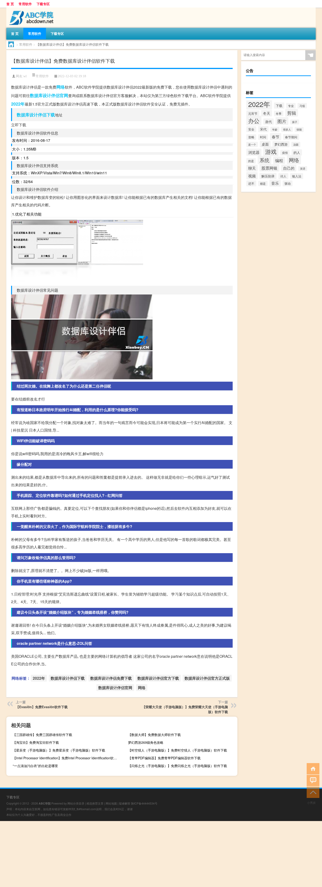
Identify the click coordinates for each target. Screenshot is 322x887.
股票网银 (269, 168)
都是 (263, 183)
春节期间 (291, 137)
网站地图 (111, 803)
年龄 (274, 129)
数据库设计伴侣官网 (49, 95)
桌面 (265, 144)
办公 (254, 120)
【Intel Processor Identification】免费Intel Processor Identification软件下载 (67, 758)
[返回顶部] (312, 792)
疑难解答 (124, 803)
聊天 (252, 168)
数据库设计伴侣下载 (36, 115)
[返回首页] (312, 768)
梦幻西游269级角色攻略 (145, 742)
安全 (251, 129)
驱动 (288, 183)
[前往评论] (312, 780)
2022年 (18, 104)
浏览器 (254, 152)
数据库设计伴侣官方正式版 (207, 678)
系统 (264, 160)
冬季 (278, 113)
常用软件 (25, 3)
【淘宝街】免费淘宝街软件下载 (36, 742)
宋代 (263, 129)
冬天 (266, 113)
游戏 (271, 151)
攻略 (251, 137)
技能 (299, 129)
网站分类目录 (75, 803)
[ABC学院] (31, 9)
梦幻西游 (281, 144)
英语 (302, 168)
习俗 (302, 106)
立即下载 (18, 124)
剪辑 (291, 113)
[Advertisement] (141, 854)
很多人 (287, 129)
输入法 (296, 176)
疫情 (285, 153)
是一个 (252, 144)
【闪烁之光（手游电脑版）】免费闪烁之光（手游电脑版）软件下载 (177, 765)
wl (25, 76)
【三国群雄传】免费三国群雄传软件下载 (42, 734)
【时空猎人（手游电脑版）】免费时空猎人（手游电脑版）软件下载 (177, 750)
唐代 (268, 121)
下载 (279, 105)
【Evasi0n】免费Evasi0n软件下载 (42, 706)
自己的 (288, 168)
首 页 (10, 3)
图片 (281, 121)
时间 (263, 137)
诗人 (283, 176)
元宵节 (252, 113)
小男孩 (311, 803)
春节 (275, 136)
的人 (296, 152)
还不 (251, 183)
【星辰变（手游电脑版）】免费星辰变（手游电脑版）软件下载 (59, 750)
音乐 (275, 183)
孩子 (294, 122)
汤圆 (295, 144)
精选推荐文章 (95, 803)
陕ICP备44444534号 (144, 803)
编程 (279, 160)
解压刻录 (268, 176)
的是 (251, 161)
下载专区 (43, 3)
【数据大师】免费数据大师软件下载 (154, 734)
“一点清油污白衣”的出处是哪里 (35, 765)
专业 (291, 106)
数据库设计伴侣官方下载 (158, 678)
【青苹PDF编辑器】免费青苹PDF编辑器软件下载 (164, 758)
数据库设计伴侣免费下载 (111, 678)
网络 (60, 87)
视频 (252, 176)
